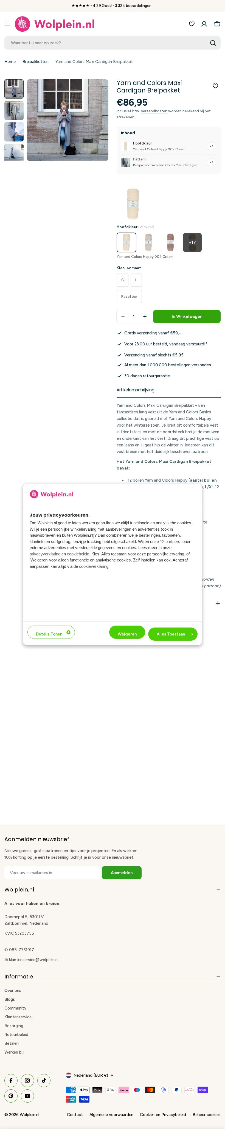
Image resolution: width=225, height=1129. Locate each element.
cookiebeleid (78, 554)
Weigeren (127, 634)
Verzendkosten (154, 111)
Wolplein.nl (29, 1114)
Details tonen (49, 634)
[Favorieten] (191, 23)
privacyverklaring (45, 554)
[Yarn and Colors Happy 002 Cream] (126, 242)
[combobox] (112, 43)
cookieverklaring (93, 566)
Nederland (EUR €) (91, 1075)
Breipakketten (35, 61)
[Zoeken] (213, 43)
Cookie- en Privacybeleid (163, 1114)
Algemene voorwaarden (111, 1114)
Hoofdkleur (135, 227)
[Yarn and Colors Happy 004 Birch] (148, 242)
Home (10, 61)
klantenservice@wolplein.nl (33, 959)
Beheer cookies (207, 1114)
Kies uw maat (129, 268)
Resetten (129, 296)
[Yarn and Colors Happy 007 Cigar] (170, 242)
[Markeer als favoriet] (215, 85)
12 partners (170, 541)
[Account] (204, 24)
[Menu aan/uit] (7, 24)
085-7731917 (21, 949)
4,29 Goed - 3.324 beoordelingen (122, 5)
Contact (75, 1114)
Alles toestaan (171, 634)
